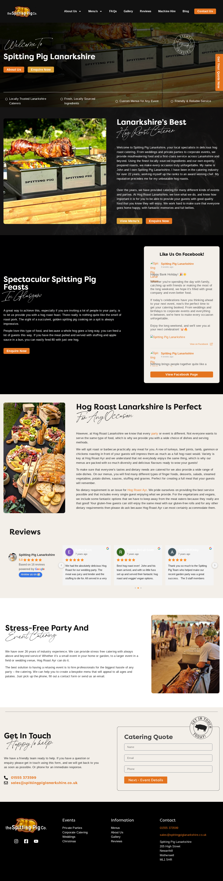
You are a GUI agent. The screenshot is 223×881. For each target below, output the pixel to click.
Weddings (69, 836)
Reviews (145, 11)
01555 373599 (169, 828)
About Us (70, 11)
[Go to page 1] (138, 587)
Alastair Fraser (188, 550)
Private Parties (72, 828)
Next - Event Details (145, 780)
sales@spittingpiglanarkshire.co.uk (183, 835)
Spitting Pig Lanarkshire (177, 263)
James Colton (136, 550)
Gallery (128, 11)
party (154, 433)
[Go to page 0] (135, 587)
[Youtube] (36, 841)
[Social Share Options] (211, 344)
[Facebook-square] (26, 841)
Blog (186, 11)
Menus (115, 828)
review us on (29, 574)
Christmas (69, 841)
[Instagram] (16, 841)
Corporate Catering (75, 832)
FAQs (113, 11)
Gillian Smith (83, 550)
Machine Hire (167, 11)
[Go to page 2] (141, 588)
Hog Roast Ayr (137, 490)
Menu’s (93, 11)
